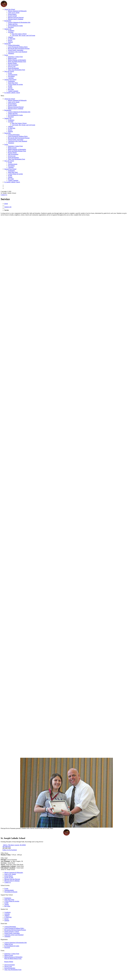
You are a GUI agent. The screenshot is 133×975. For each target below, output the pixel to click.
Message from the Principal (16, 17)
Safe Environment (13, 65)
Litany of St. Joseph (13, 12)
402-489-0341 (7, 846)
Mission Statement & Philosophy (17, 11)
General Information (14, 45)
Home (6, 203)
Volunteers (11, 53)
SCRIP (10, 86)
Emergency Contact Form (15, 56)
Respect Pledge (12, 63)
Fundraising (11, 81)
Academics (11, 30)
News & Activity (9, 71)
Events (10, 73)
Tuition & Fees (8, 944)
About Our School (9, 9)
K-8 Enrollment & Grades (15, 25)
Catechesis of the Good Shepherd (17, 52)
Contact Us (4, 194)
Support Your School (10, 79)
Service (10, 40)
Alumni (10, 87)
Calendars (11, 78)
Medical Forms (12, 58)
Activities (10, 32)
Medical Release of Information (17, 60)
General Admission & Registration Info (19, 22)
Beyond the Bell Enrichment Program (18, 48)
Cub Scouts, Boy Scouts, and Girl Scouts (23, 35)
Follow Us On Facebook (10, 850)
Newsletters (11, 76)
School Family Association (15, 50)
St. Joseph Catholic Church (12, 92)
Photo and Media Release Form (17, 61)
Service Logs (11, 66)
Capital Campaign (13, 91)
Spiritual (10, 42)
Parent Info (7, 43)
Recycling (11, 89)
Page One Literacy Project (19, 34)
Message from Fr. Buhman (15, 19)
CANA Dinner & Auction (15, 84)
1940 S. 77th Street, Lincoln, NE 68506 (14, 845)
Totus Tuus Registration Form (16, 69)
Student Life (7, 29)
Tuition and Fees (12, 24)
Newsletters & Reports (10, 892)
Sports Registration (13, 68)
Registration (7, 20)
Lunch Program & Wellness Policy (18, 47)
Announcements (12, 74)
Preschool (11, 27)
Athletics (10, 37)
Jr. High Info (11, 38)
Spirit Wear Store (13, 83)
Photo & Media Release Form (13, 958)
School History (12, 14)
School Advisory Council (11, 931)
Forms (6, 55)
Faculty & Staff (12, 16)
